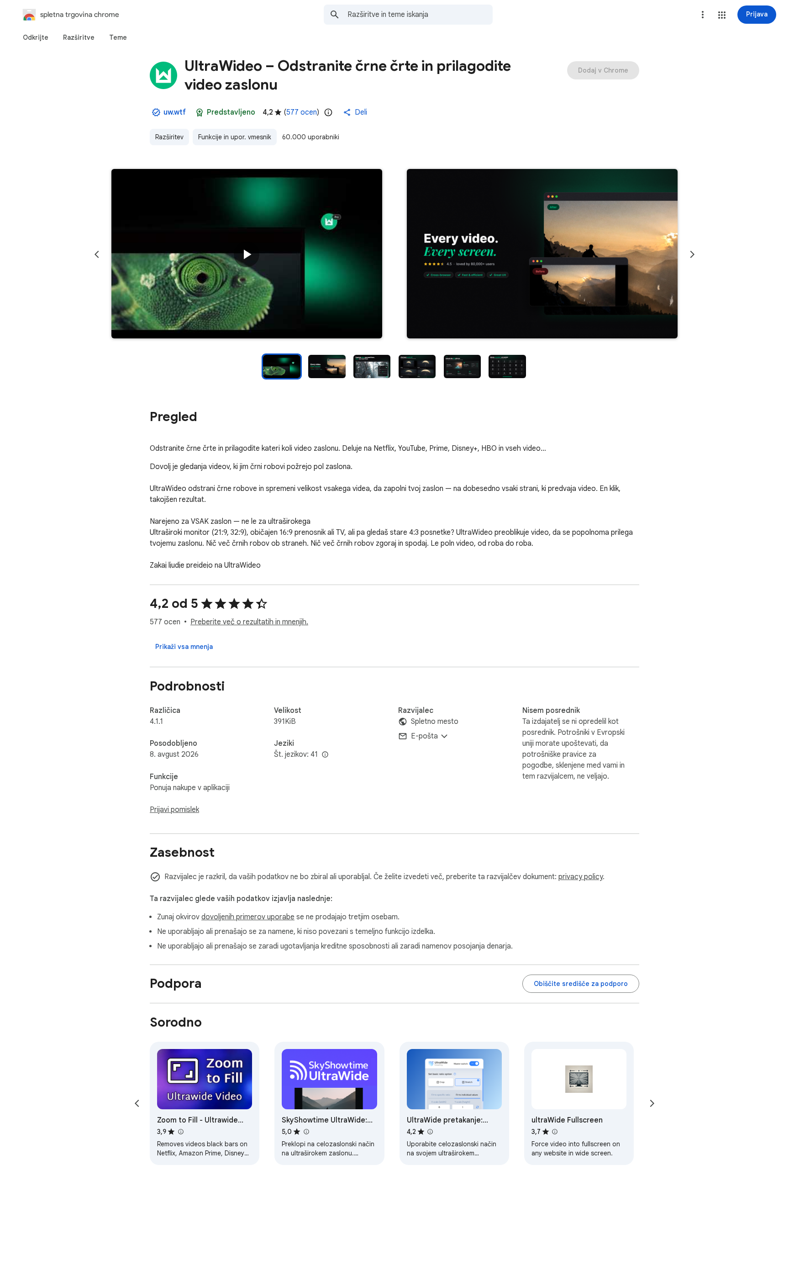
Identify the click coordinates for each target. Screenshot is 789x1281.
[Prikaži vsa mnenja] (184, 647)
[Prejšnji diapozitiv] (97, 254)
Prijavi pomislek (174, 809)
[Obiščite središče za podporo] (580, 984)
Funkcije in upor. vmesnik (234, 137)
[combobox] (420, 14)
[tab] (36, 37)
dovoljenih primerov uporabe (248, 917)
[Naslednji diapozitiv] (692, 254)
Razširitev (169, 137)
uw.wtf (174, 112)
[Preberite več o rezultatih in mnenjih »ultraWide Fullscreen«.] (555, 1132)
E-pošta (424, 736)
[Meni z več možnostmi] (703, 14)
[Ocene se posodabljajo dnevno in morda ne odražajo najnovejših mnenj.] (328, 112)
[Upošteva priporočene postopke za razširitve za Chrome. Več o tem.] (199, 112)
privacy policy (580, 876)
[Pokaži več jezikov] (325, 754)
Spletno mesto (434, 721)
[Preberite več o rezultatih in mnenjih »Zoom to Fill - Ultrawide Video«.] (180, 1132)
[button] (722, 15)
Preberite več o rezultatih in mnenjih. (249, 622)
